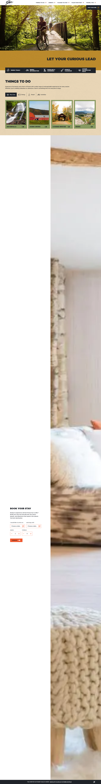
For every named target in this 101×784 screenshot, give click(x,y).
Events (51, 2)
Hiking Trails (15, 70)
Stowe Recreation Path (86, 70)
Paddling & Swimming (51, 70)
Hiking (77, 127)
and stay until (30, 522)
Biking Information (34, 70)
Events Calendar (68, 70)
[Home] (9, 3)
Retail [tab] (33, 94)
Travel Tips (90, 2)
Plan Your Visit (77, 2)
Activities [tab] (43, 94)
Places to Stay (63, 2)
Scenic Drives (35, 127)
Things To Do (40, 2)
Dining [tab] (23, 94)
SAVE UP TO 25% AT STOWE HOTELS (61, 782)
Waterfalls (11, 127)
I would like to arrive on (16, 522)
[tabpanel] (50, 114)
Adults (12, 530)
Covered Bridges (59, 127)
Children (24, 530)
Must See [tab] (12, 94)
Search (14, 540)
